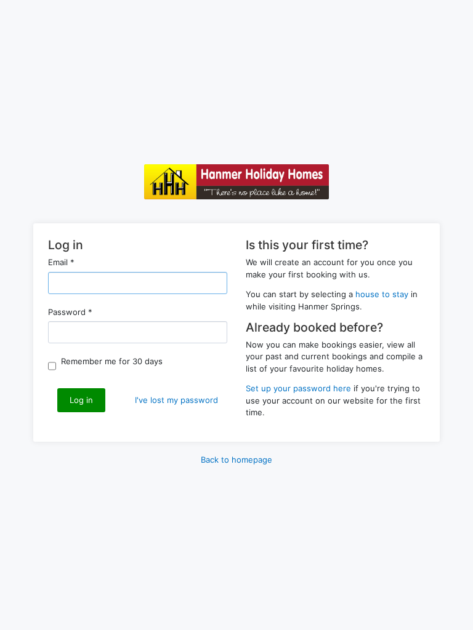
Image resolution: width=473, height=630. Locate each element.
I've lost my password (176, 400)
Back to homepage (236, 460)
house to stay (381, 294)
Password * (70, 312)
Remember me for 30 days (112, 361)
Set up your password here (298, 388)
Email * (61, 262)
